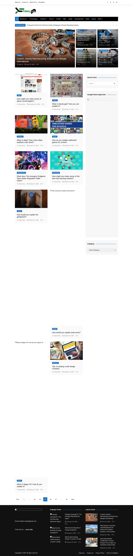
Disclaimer (41, 2)
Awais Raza (65, 64)
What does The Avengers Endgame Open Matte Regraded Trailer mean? (31, 178)
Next (72, 499)
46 (50, 499)
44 (40, 499)
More (99, 19)
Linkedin (116, 2)
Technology (33, 19)
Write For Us (33, 2)
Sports (94, 19)
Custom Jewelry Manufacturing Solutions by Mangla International (109, 516)
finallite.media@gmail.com (27, 521)
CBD (64, 19)
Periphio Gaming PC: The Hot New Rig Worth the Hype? (73, 516)
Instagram (113, 2)
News (87, 19)
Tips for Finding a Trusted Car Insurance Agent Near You (107, 38)
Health (58, 19)
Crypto (70, 19)
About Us (17, 2)
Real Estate (65, 55)
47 (56, 499)
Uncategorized (103, 50)
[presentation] (113, 25)
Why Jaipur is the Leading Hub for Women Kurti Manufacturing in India (86, 55)
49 (66, 499)
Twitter (110, 2)
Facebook (107, 2)
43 (34, 499)
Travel (51, 19)
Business (23, 19)
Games (55, 100)
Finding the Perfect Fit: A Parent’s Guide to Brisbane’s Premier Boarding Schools (53, 24)
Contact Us (25, 2)
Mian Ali (81, 42)
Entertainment (79, 19)
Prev (17, 499)
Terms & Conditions (112, 553)
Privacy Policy (100, 553)
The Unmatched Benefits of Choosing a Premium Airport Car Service (107, 55)
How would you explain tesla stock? (66, 333)
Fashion (43, 19)
